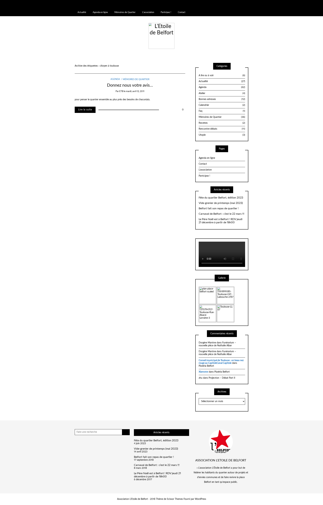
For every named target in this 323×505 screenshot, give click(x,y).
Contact (181, 12)
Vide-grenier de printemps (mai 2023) (221, 203)
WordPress (200, 499)
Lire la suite (85, 110)
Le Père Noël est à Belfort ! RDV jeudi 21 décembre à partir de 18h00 (220, 221)
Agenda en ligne (100, 12)
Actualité (82, 12)
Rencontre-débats (222, 129)
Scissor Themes (175, 499)
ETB (121, 91)
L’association (148, 12)
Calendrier (222, 105)
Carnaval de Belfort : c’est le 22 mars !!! (221, 213)
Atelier (222, 93)
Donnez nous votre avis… (130, 85)
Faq (222, 111)
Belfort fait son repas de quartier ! (219, 208)
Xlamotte (203, 372)
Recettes (222, 123)
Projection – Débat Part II (222, 378)
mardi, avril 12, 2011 (135, 91)
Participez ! (166, 12)
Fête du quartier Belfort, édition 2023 (221, 197)
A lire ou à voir (222, 75)
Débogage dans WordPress (54, 7)
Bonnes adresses (222, 99)
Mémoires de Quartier (125, 12)
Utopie (222, 135)
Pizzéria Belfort (206, 366)
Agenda (115, 79)
